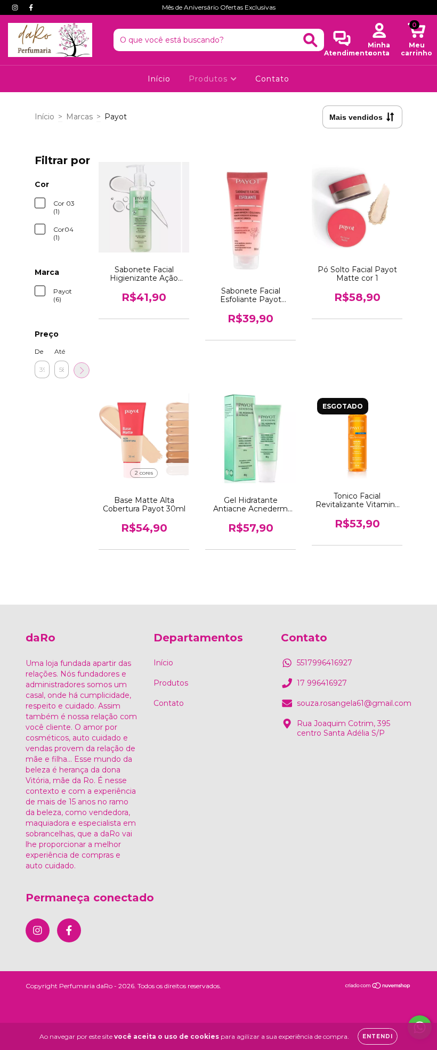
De (39, 351)
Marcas (79, 116)
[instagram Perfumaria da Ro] (16, 7)
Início (159, 79)
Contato (272, 79)
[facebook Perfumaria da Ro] (31, 7)
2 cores (144, 472)
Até (59, 351)
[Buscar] (310, 40)
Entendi (377, 1036)
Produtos (209, 79)
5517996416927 (324, 663)
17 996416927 (322, 683)
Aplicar (82, 370)
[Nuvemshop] (378, 987)
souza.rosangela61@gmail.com (354, 703)
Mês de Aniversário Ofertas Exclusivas (219, 7)
